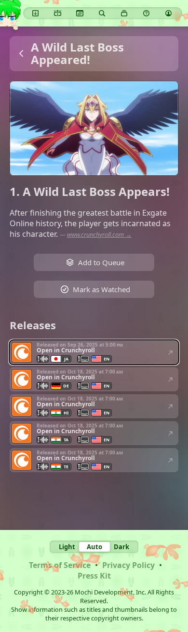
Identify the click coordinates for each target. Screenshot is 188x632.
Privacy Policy (128, 565)
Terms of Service (60, 565)
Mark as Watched (101, 289)
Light (67, 546)
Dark (121, 546)
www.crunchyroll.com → (99, 234)
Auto (94, 546)
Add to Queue (101, 262)
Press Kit (94, 575)
